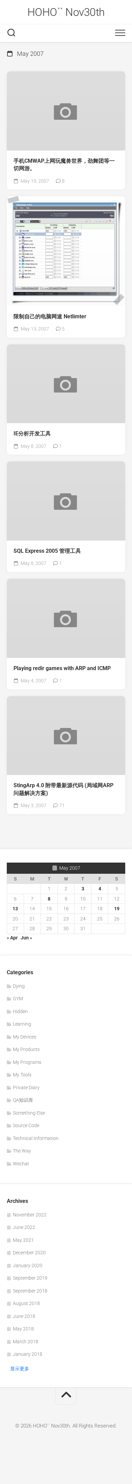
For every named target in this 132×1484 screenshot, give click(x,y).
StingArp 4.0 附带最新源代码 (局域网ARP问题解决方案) (63, 789)
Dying (19, 986)
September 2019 (30, 1278)
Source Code (26, 1125)
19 (116, 908)
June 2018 (24, 1316)
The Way (22, 1151)
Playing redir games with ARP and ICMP (62, 668)
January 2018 (27, 1354)
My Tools (22, 1074)
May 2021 (23, 1240)
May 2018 (23, 1328)
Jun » (26, 937)
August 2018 (26, 1303)
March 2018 (25, 1341)
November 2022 (29, 1214)
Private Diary (26, 1087)
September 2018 (30, 1291)
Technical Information (36, 1138)
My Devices (24, 1037)
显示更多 (19, 1368)
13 (15, 908)
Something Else (29, 1113)
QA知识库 (23, 1100)
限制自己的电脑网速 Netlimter (50, 316)
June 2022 (24, 1227)
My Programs (27, 1062)
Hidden (20, 1011)
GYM (18, 998)
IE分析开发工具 (32, 433)
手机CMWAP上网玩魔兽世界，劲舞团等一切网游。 (64, 165)
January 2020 (27, 1265)
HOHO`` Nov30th (66, 12)
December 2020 (29, 1252)
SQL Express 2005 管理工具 (47, 551)
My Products (26, 1049)
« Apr (12, 937)
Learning (22, 1024)
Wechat (21, 1163)
